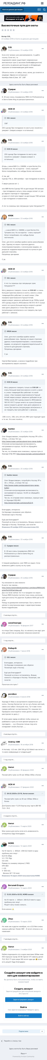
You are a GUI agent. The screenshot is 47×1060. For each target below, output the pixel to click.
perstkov (12, 694)
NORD (11, 843)
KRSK (10, 215)
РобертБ (12, 648)
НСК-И (11, 109)
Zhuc (10, 919)
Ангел (11, 767)
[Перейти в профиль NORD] (4, 844)
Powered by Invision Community (23, 1056)
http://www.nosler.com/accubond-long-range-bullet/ (22, 441)
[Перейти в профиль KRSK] (4, 217)
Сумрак (12, 89)
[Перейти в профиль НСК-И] (4, 110)
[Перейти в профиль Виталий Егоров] (4, 886)
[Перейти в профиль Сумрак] (4, 90)
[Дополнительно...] (42, 48)
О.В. (8, 36)
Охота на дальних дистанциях (27, 39)
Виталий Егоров (16, 885)
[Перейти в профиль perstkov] (4, 695)
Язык (23, 1053)
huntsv (11, 429)
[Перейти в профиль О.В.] (4, 48)
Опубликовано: (20, 50)
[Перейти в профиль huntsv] (4, 430)
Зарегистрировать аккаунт (23, 1000)
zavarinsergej (14, 623)
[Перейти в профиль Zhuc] (4, 920)
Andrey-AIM (14, 742)
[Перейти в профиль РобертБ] (4, 649)
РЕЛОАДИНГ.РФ (14, 3)
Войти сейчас (23, 1016)
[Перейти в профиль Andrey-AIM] (4, 743)
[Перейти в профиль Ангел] (4, 768)
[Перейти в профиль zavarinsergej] (4, 624)
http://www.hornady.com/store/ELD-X (31, 454)
